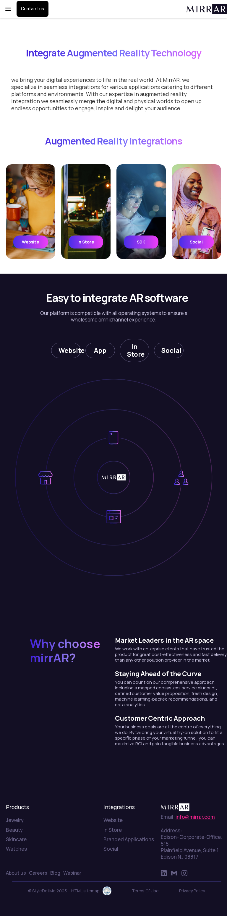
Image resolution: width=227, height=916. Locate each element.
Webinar (72, 873)
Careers (38, 873)
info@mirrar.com (195, 816)
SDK (141, 242)
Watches (16, 849)
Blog (55, 873)
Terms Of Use (145, 891)
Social (196, 242)
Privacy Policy (192, 891)
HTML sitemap (85, 891)
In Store (136, 350)
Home (11, 32)
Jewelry (15, 820)
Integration (31, 32)
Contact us (32, 9)
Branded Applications (128, 839)
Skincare (16, 839)
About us (16, 873)
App (100, 350)
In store (85, 242)
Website (30, 242)
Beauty (14, 830)
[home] (204, 9)
